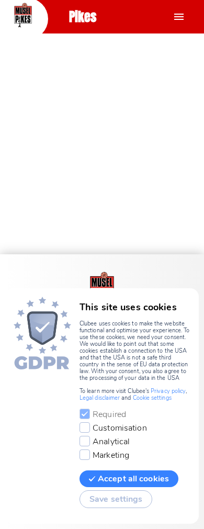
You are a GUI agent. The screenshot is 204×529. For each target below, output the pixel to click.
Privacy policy (168, 391)
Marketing (111, 455)
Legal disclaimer (100, 398)
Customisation (120, 428)
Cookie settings (152, 398)
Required (109, 414)
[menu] (178, 16)
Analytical (111, 441)
